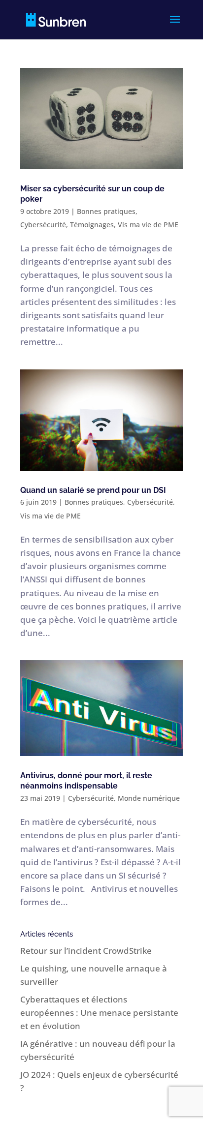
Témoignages (92, 224)
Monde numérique (149, 798)
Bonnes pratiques (106, 211)
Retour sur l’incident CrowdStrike (86, 950)
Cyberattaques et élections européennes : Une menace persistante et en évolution (99, 1013)
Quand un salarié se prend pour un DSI (93, 490)
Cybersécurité (43, 224)
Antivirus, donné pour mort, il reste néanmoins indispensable (86, 780)
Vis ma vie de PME (148, 224)
